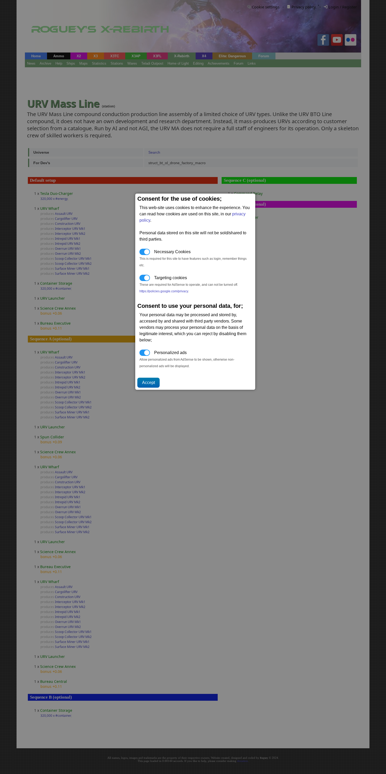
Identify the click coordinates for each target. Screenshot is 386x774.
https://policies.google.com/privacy (163, 291)
